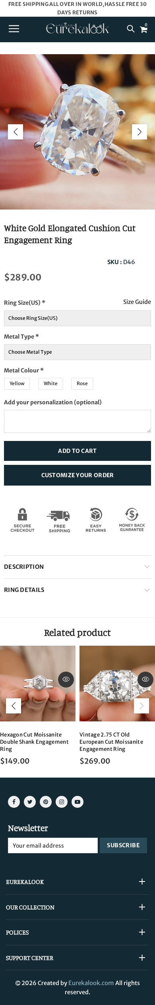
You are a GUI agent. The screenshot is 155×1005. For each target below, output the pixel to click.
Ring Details (24, 590)
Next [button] (139, 131)
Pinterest (46, 802)
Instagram (62, 802)
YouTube (77, 802)
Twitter (30, 802)
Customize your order (77, 475)
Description (24, 566)
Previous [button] (15, 131)
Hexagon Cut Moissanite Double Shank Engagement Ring (34, 741)
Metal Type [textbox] (35, 334)
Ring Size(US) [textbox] (41, 300)
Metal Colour (39, 368)
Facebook (14, 802)
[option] (77, 132)
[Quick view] (66, 680)
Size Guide (137, 302)
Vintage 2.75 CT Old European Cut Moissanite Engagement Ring (111, 741)
